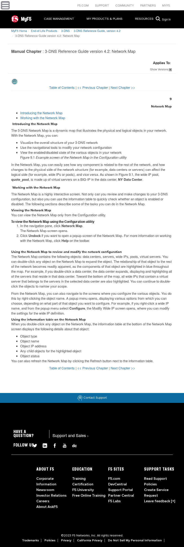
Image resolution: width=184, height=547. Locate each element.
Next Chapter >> (123, 87)
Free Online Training (88, 495)
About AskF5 (47, 507)
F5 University (83, 490)
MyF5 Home (19, 31)
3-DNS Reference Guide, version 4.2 (97, 31)
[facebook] (53, 445)
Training (79, 478)
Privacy (66, 540)
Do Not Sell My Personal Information (135, 540)
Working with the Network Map (42, 117)
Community (125, 5)
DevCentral (117, 484)
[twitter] (33, 445)
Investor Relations (51, 495)
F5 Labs (114, 501)
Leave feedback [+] (159, 501)
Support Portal (120, 490)
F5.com (83, 5)
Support (102, 5)
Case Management (59, 19)
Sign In (166, 19)
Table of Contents (62, 87)
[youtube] (63, 445)
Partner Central (121, 495)
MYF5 (166, 5)
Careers (42, 501)
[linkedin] (43, 445)
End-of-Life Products (44, 31)
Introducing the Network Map (41, 112)
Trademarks (30, 540)
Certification (82, 484)
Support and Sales (71, 435)
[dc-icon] (72, 445)
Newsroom (45, 490)
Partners (148, 5)
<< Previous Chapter (93, 87)
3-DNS (65, 31)
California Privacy (89, 540)
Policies (49, 540)
